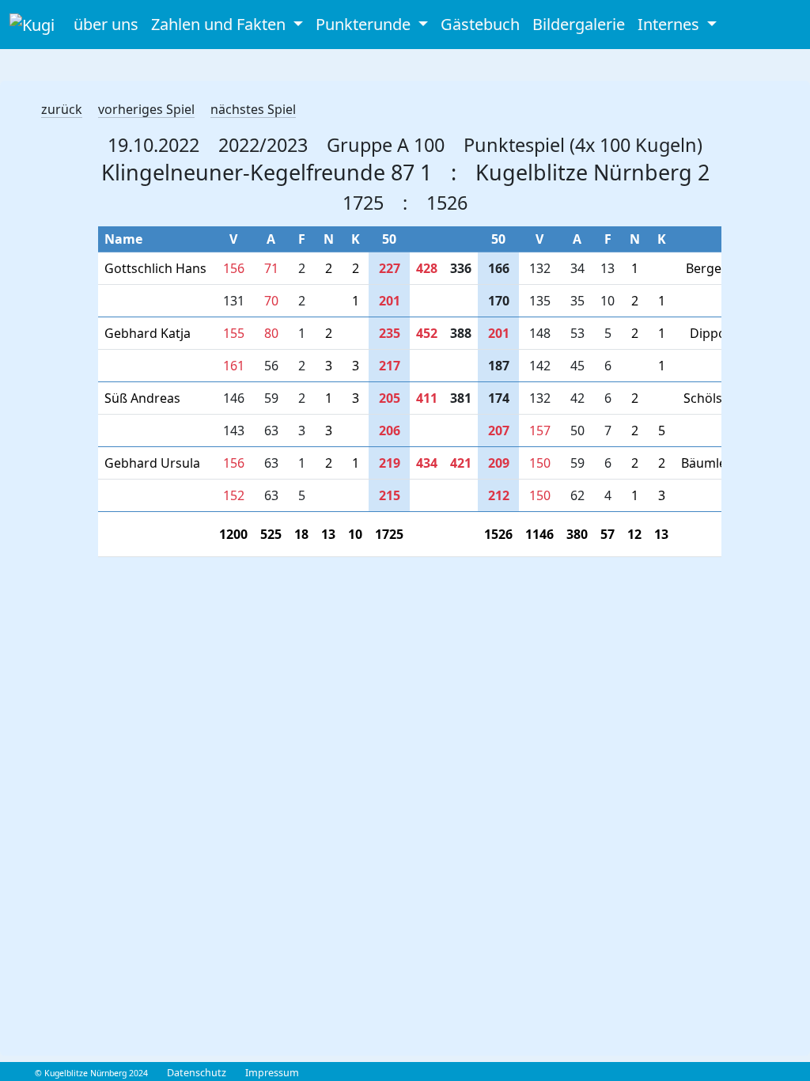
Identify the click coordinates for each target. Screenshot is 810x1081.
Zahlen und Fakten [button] (220, 24)
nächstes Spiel (253, 109)
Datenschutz (196, 1072)
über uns (106, 24)
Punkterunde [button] (365, 24)
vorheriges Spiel (146, 109)
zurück (61, 109)
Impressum (272, 1072)
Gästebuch (480, 24)
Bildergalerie (578, 24)
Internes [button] (670, 24)
